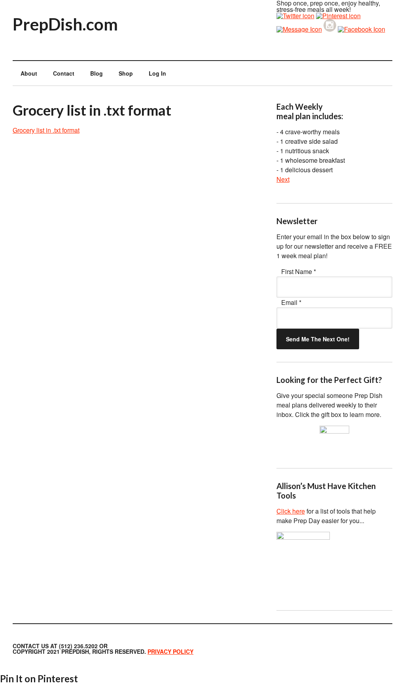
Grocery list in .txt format (46, 130)
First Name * (298, 271)
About (29, 73)
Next (283, 179)
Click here (290, 511)
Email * (291, 302)
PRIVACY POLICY (170, 651)
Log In (157, 73)
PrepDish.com (65, 24)
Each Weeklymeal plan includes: (309, 111)
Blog (96, 73)
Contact (63, 73)
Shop (126, 73)
